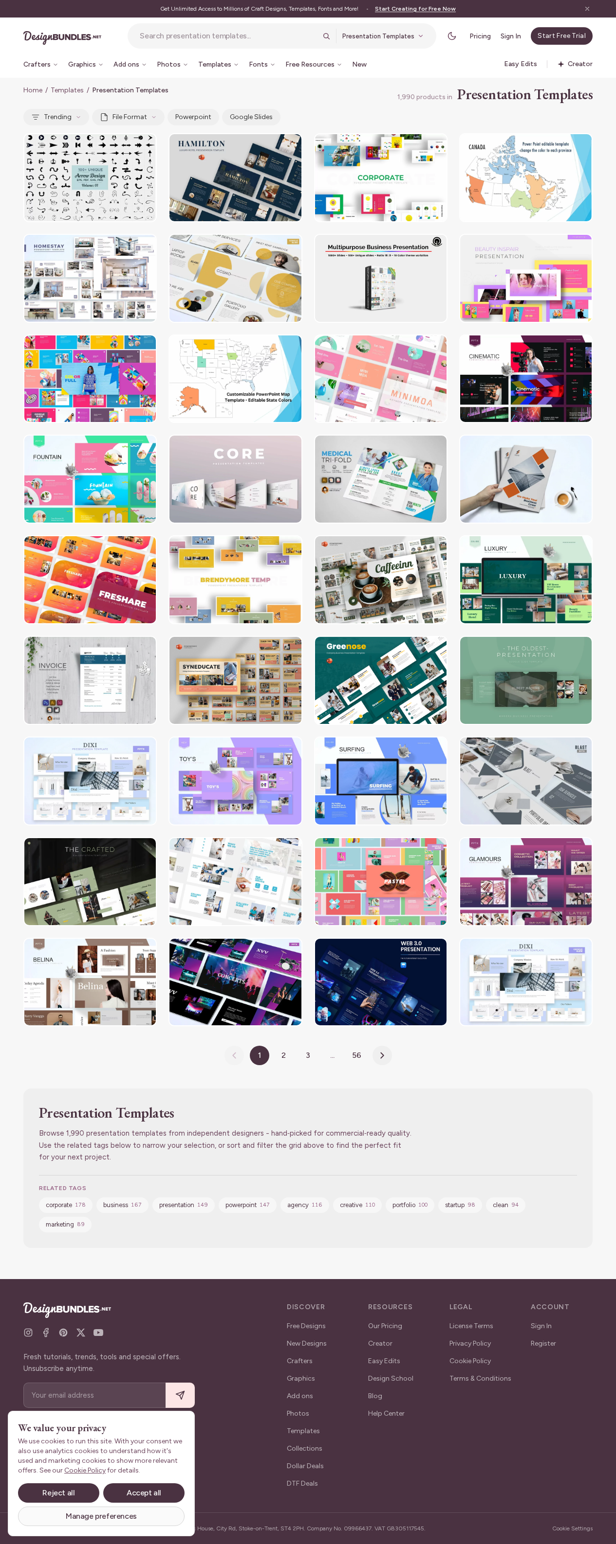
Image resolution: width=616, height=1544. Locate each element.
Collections (304, 1448)
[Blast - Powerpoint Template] (526, 781)
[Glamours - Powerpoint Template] (526, 881)
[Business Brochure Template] (526, 479)
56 (356, 1055)
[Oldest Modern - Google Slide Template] (526, 680)
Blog (375, 1396)
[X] (81, 1332)
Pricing (480, 36)
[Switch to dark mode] (452, 36)
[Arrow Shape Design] (90, 177)
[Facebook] (46, 1332)
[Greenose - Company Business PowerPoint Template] (381, 680)
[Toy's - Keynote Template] (235, 781)
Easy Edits (384, 1361)
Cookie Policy (470, 1361)
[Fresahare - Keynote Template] (90, 579)
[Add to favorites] (143, 147)
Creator (380, 1343)
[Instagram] (28, 1332)
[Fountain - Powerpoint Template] (90, 479)
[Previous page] (234, 1055)
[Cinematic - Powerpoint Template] (526, 378)
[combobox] (228, 36)
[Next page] (382, 1055)
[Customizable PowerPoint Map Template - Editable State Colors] (235, 378)
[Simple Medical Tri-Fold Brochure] (381, 479)
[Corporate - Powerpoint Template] (381, 177)
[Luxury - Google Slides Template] (526, 579)
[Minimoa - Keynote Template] (381, 378)
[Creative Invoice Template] (90, 680)
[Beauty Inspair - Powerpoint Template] (526, 278)
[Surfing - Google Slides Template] (381, 781)
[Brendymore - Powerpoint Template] (235, 579)
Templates (67, 90)
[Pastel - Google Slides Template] (381, 881)
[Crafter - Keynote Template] (90, 881)
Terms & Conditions (480, 1378)
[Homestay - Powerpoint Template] (90, 278)
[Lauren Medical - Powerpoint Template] (235, 881)
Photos (298, 1413)
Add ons (300, 1396)
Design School (390, 1378)
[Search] (326, 36)
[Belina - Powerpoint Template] (90, 982)
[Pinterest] (63, 1332)
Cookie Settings (572, 1528)
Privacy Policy (470, 1343)
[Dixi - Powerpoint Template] (90, 781)
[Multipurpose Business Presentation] (381, 278)
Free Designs (306, 1326)
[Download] (122, 147)
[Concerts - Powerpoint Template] (235, 982)
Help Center (386, 1413)
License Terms (471, 1326)
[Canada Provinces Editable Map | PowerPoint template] (526, 177)
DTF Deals (302, 1483)
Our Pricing (385, 1326)
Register (543, 1343)
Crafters (300, 1361)
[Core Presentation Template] (235, 479)
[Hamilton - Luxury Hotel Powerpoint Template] (235, 177)
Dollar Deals (305, 1466)
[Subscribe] (180, 1395)
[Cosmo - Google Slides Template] (235, 278)
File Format (129, 117)
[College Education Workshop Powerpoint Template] (235, 680)
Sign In (511, 36)
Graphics (301, 1378)
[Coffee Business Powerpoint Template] (381, 579)
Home (32, 90)
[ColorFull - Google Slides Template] (90, 378)
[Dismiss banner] (587, 9)
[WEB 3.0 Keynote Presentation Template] (381, 982)
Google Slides (251, 117)
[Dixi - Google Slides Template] (526, 982)
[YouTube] (98, 1332)
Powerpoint (193, 117)
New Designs (307, 1343)
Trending (58, 117)
